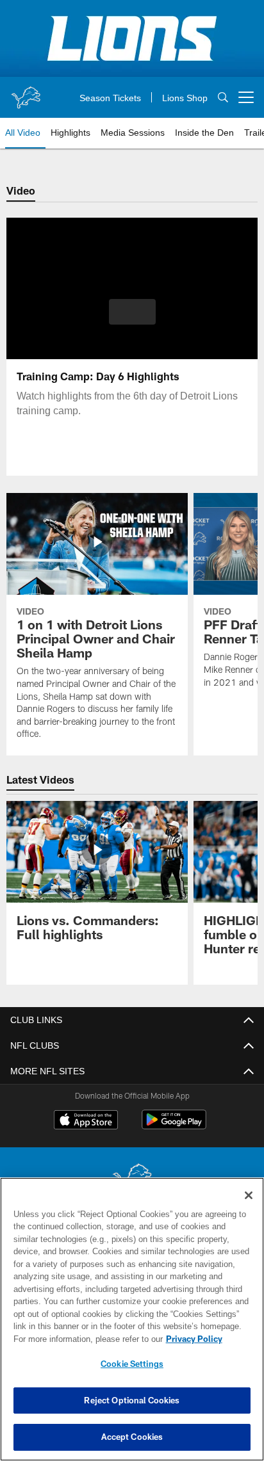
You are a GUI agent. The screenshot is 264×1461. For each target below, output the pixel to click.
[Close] (249, 1195)
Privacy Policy (84, 1339)
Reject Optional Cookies (131, 1400)
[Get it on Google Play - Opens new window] (174, 1126)
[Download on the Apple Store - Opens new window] (86, 1121)
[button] (132, 319)
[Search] (223, 97)
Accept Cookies (132, 1437)
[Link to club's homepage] (25, 92)
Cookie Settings (132, 1364)
